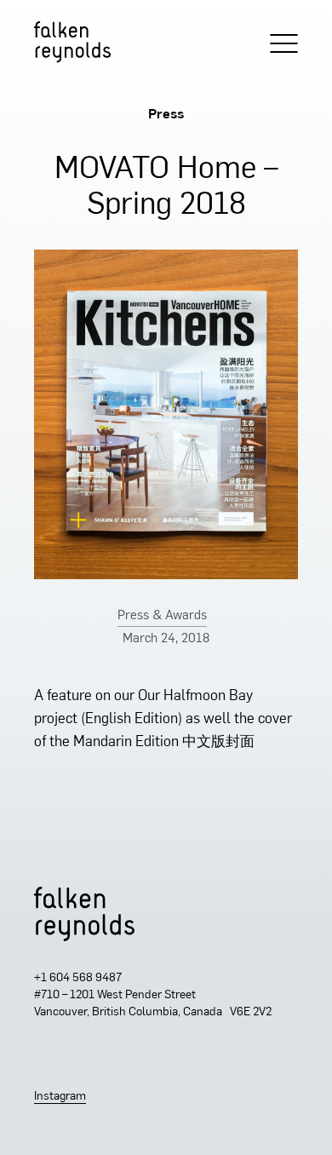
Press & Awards (162, 616)
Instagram (60, 1096)
